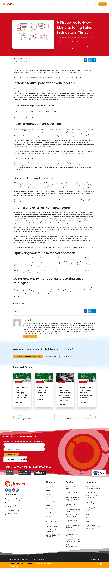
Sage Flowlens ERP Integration (52, 530)
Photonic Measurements (39, 118)
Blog (87, 514)
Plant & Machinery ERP (93, 492)
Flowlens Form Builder (73, 531)
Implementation (51, 501)
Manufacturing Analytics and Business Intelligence (74, 540)
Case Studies (50, 498)
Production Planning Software (72, 487)
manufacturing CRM (20, 72)
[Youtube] (13, 490)
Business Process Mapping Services (71, 545)
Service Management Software (73, 510)
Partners (49, 505)
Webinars (89, 518)
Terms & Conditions (37, 559)
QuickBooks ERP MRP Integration (53, 535)
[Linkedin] (17, 490)
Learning (17, 303)
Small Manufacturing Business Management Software (73, 499)
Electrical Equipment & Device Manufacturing (93, 487)
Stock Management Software (72, 493)
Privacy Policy (14, 559)
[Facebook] (6, 490)
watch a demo (23, 296)
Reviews (48, 494)
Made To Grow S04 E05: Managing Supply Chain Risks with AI (21, 393)
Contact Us (49, 487)
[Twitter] (10, 490)
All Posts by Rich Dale (30, 336)
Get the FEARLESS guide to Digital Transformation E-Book (94, 508)
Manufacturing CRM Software (72, 505)
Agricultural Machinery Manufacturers (93, 496)
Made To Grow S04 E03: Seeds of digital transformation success (87, 393)
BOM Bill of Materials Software (72, 526)
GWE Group (31, 158)
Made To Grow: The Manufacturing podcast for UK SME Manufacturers (93, 527)
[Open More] (96, 4)
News (22, 303)
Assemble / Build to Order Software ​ (72, 515)
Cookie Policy (25, 559)
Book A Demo (50, 509)
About (48, 490)
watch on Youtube (78, 77)
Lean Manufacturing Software (72, 521)
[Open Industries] (70, 4)
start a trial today (35, 296)
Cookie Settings (94, 559)
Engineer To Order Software (72, 535)
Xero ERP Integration (52, 526)
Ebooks (88, 521)
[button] (85, 60)
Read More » (19, 402)
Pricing (48, 516)
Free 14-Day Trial (51, 512)
